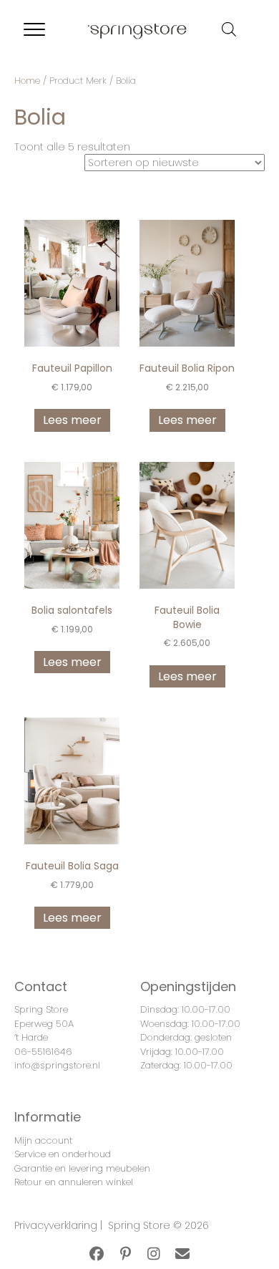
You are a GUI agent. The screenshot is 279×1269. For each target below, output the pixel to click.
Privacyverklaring (55, 1225)
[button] (96, 1254)
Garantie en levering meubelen (82, 1168)
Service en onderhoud (62, 1154)
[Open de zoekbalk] (229, 29)
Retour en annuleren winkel (73, 1182)
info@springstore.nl (57, 1065)
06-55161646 (43, 1051)
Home (27, 80)
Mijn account (43, 1140)
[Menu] (34, 30)
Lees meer (72, 420)
